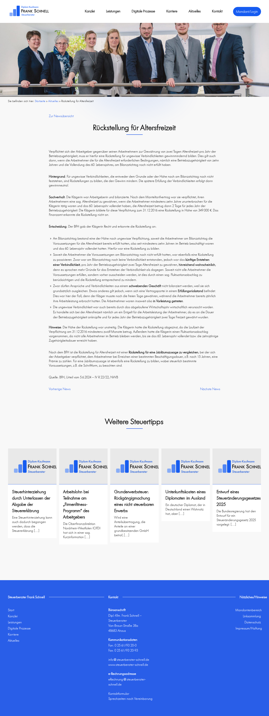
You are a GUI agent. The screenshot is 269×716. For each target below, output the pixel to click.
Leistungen (113, 11)
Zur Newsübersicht (61, 116)
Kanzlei (90, 11)
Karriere (171, 11)
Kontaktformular (118, 694)
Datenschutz (253, 622)
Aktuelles (195, 11)
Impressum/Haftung (249, 628)
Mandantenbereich (249, 610)
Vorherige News (60, 389)
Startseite (40, 101)
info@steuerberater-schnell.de (128, 660)
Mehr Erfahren (32, 541)
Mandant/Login (247, 11)
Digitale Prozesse (143, 11)
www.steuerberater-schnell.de (128, 665)
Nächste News (210, 389)
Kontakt (217, 11)
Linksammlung (252, 616)
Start (11, 610)
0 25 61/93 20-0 (126, 645)
